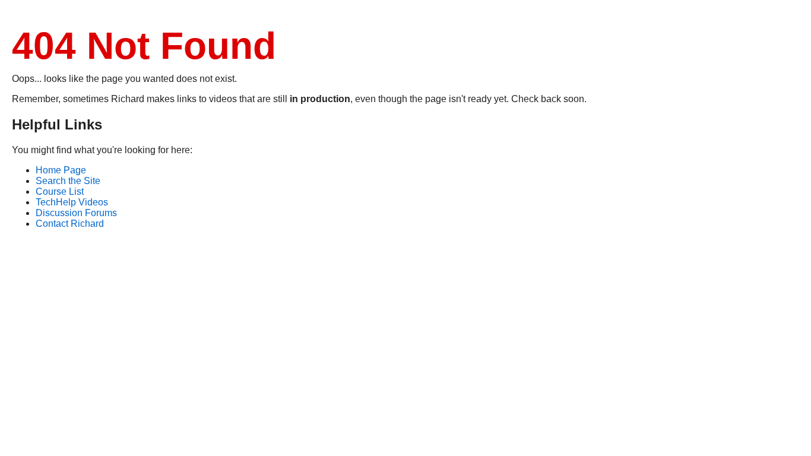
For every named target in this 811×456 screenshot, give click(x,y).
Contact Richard (70, 223)
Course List (60, 191)
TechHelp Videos (72, 202)
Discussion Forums (76, 213)
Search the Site (68, 181)
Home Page (61, 170)
